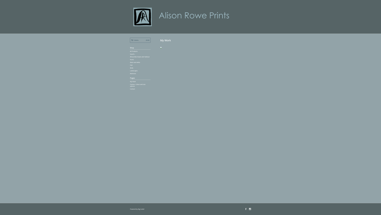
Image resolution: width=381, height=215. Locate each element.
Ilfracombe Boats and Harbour (140, 57)
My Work (133, 82)
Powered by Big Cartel (137, 209)
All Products (134, 51)
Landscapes (134, 71)
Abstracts (133, 73)
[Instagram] (250, 209)
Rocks (132, 60)
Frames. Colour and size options (137, 85)
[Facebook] (246, 209)
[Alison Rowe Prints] (190, 16)
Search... (132, 54)
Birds (131, 68)
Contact (132, 89)
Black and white (135, 62)
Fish (131, 65)
